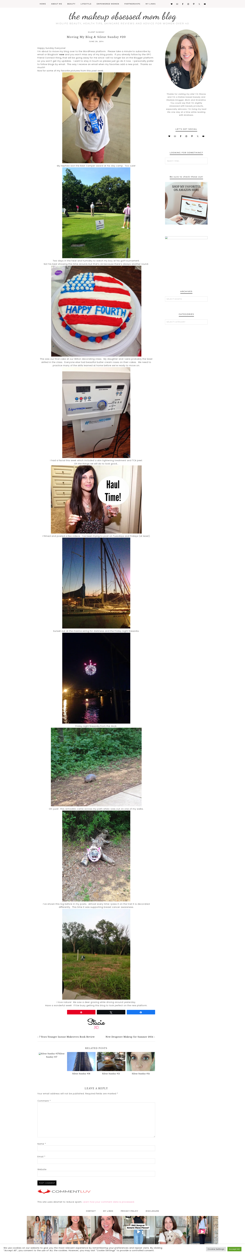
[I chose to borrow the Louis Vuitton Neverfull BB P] (74, 1232)
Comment (44, 1100)
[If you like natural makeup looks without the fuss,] (170, 1232)
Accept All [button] (234, 1249)
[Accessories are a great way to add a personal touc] (106, 1232)
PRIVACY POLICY (129, 1211)
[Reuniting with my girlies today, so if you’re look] (42, 1232)
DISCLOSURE (152, 1211)
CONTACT (91, 1211)
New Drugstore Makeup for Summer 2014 (129, 1037)
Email (41, 1156)
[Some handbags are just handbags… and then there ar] (202, 1232)
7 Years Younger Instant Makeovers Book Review (67, 1037)
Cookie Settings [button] (216, 1249)
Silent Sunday (96, 32)
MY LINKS (108, 1211)
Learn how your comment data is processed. (109, 1201)
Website (42, 1169)
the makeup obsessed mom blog (122, 16)
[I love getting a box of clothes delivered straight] (138, 1232)
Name (41, 1143)
